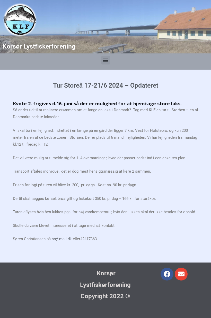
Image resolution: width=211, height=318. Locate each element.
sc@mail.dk (62, 239)
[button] (105, 60)
